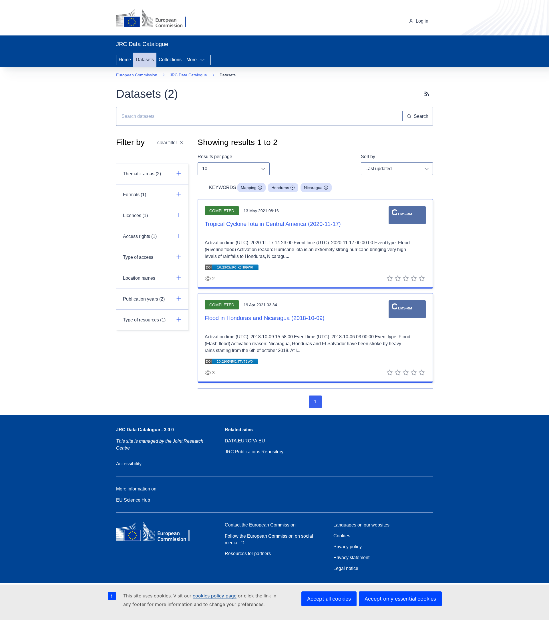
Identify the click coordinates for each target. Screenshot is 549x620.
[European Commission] (155, 19)
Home (125, 59)
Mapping (248, 187)
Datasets (145, 59)
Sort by (368, 156)
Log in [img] (422, 21)
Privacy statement (351, 557)
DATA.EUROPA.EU (245, 440)
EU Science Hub (133, 500)
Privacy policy (347, 546)
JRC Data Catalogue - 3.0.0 (145, 429)
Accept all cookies (329, 599)
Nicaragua (313, 187)
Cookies (341, 535)
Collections (170, 59)
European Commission (136, 75)
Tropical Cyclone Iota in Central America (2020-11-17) (273, 224)
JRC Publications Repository (254, 451)
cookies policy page (214, 596)
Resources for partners (248, 553)
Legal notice (345, 568)
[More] (204, 60)
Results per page (215, 156)
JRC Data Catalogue (188, 75)
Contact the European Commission (260, 524)
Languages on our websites (361, 524)
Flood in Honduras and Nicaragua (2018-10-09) (265, 318)
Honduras (280, 187)
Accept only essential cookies (400, 599)
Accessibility (129, 463)
